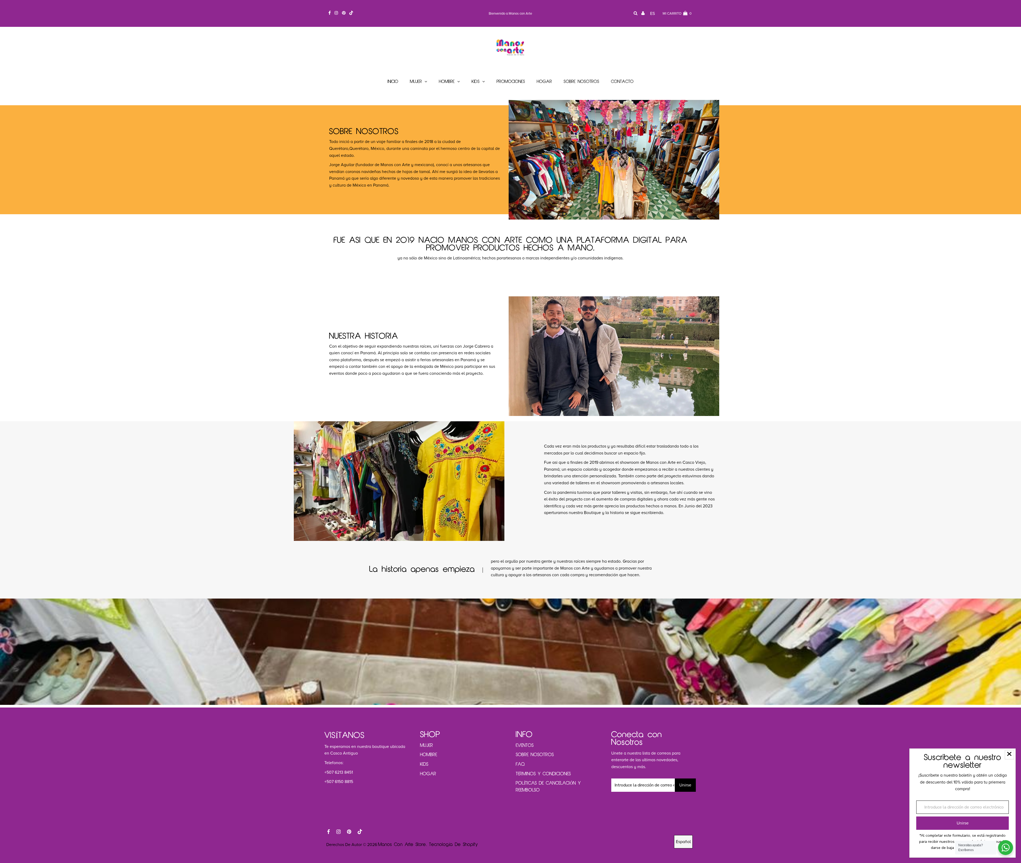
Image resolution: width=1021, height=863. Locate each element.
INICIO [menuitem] (393, 82)
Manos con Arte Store (402, 845)
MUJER (426, 745)
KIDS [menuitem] (476, 82)
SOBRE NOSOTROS (535, 755)
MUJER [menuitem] (416, 82)
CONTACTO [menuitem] (622, 82)
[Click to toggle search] (636, 13)
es (652, 13)
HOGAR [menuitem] (544, 82)
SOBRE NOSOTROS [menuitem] (581, 82)
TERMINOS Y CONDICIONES (543, 774)
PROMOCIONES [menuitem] (511, 82)
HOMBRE (428, 755)
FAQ (520, 764)
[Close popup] (1009, 754)
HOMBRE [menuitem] (447, 82)
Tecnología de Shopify (453, 845)
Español (683, 841)
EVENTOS (525, 745)
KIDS (424, 764)
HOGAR (428, 774)
